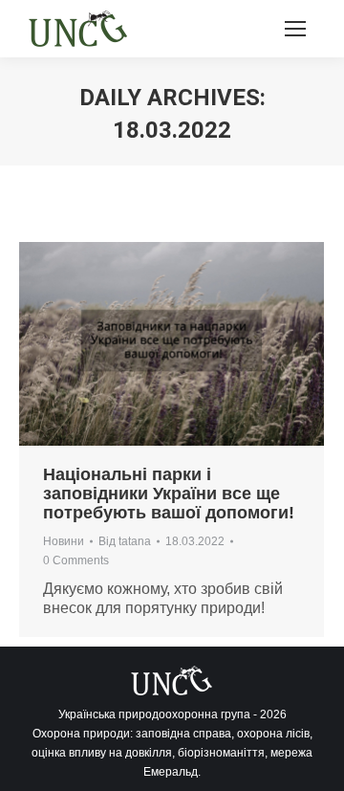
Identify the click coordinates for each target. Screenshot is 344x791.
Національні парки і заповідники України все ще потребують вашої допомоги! (168, 493)
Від (124, 541)
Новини (63, 541)
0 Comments (76, 560)
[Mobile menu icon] (295, 28)
